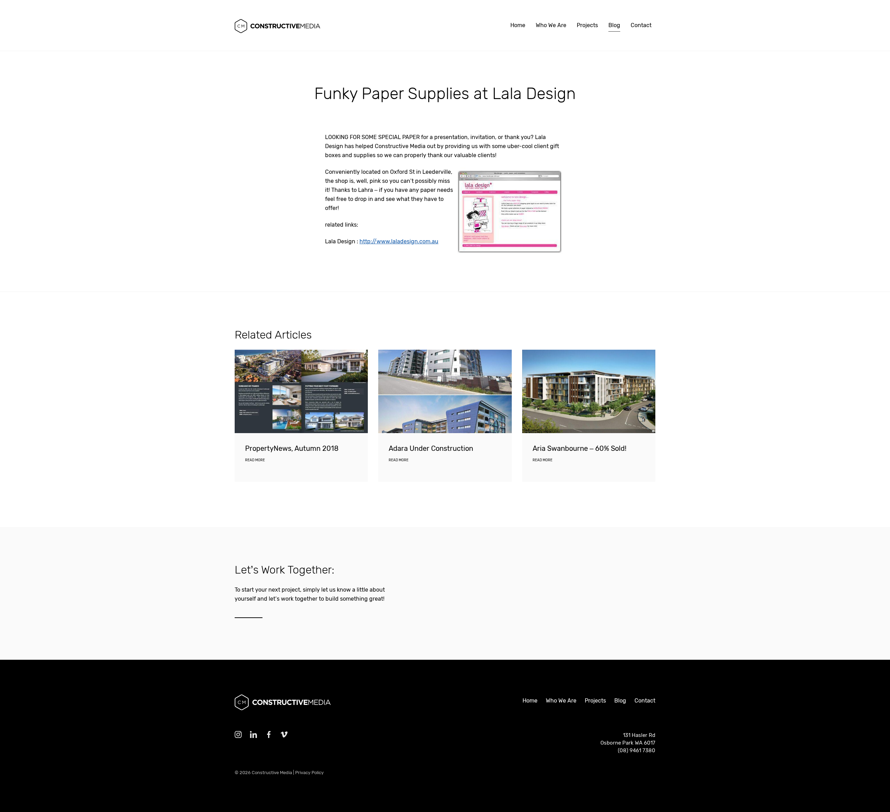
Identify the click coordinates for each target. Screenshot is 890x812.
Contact (641, 25)
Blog (614, 25)
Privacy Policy (309, 772)
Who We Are (551, 25)
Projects (587, 25)
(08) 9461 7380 (636, 750)
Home (517, 25)
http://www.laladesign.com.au (398, 241)
